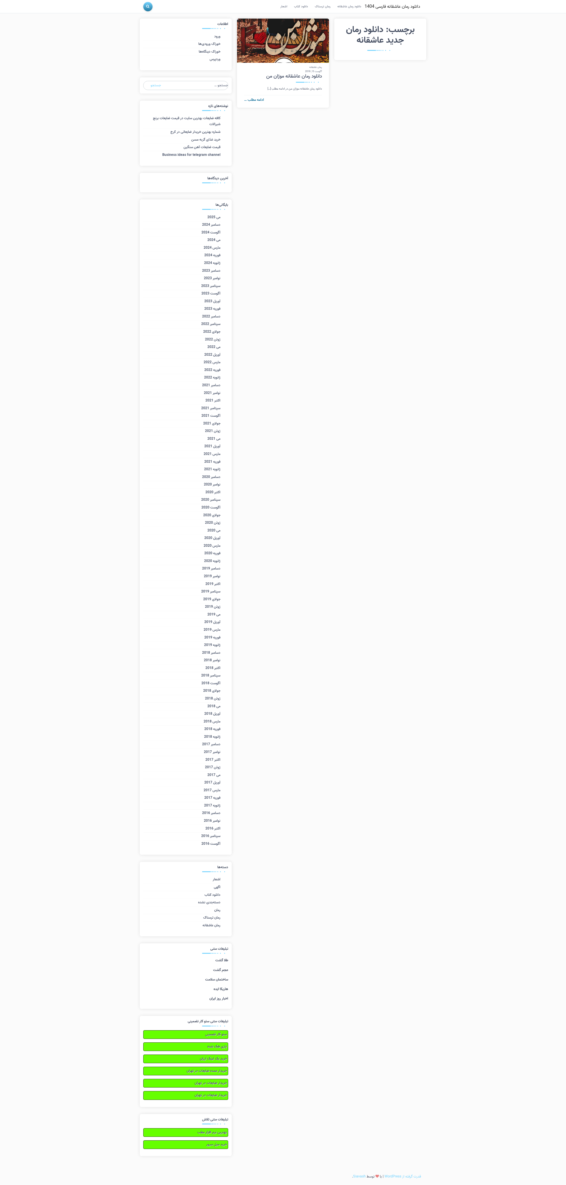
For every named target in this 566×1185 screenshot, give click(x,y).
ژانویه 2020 (212, 561)
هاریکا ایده (221, 989)
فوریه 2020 (212, 553)
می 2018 (213, 706)
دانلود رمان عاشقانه (349, 6)
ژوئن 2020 (212, 523)
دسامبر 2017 (211, 744)
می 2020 (213, 530)
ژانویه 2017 (212, 805)
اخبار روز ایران (218, 999)
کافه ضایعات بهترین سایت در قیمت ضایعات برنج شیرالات (186, 121)
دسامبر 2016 (211, 813)
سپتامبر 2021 (210, 408)
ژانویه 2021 (212, 469)
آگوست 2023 (210, 293)
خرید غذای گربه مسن (205, 140)
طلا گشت (221, 960)
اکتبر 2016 (212, 828)
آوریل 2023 (212, 301)
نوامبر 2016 (212, 821)
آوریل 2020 (212, 538)
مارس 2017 (212, 790)
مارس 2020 (212, 546)
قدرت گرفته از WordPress (402, 1176)
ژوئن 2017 (212, 767)
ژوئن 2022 (212, 339)
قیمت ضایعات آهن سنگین (202, 147)
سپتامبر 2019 (210, 591)
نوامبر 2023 (212, 278)
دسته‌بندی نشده (209, 902)
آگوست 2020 (210, 507)
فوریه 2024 (212, 255)
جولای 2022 (211, 332)
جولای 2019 (211, 599)
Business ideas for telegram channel (191, 155)
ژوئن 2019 (212, 607)
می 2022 (213, 347)
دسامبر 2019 (211, 568)
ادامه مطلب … (254, 100)
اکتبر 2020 (212, 492)
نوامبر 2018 (212, 660)
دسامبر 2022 (211, 316)
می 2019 (213, 614)
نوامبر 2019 (212, 576)
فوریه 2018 (212, 729)
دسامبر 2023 (211, 271)
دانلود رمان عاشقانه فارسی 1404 (392, 6)
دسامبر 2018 (211, 653)
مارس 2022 (212, 362)
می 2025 (213, 217)
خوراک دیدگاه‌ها (209, 52)
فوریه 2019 (212, 637)
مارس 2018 (212, 721)
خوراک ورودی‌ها (209, 44)
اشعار (283, 6)
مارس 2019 (212, 630)
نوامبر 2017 (212, 752)
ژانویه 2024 (212, 263)
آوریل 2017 (212, 783)
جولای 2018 (211, 691)
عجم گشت (220, 970)
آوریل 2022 (212, 355)
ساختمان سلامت (216, 979)
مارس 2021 (212, 454)
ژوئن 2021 (212, 431)
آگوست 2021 (210, 416)
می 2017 (213, 775)
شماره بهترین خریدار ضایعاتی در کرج (195, 132)
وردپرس (215, 59)
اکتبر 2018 (212, 668)
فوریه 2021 (212, 462)
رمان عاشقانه (315, 67)
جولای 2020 (211, 515)
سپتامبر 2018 (210, 676)
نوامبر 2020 (212, 484)
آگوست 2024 (210, 232)
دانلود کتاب (301, 6)
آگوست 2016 (210, 844)
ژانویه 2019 (212, 645)
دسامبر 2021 (211, 385)
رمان (217, 910)
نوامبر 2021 (212, 393)
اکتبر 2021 (212, 400)
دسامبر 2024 (211, 225)
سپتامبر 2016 (210, 836)
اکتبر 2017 (212, 760)
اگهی (217, 887)
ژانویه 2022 (212, 377)
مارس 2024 (212, 248)
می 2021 (213, 439)
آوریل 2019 (212, 622)
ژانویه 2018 (212, 737)
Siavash (359, 1176)
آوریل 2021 (212, 446)
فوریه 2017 (212, 798)
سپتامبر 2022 (210, 324)
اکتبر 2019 (212, 584)
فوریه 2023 (212, 309)
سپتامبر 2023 (210, 286)
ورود (217, 36)
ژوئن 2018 (212, 698)
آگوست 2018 (210, 683)
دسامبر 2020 (211, 477)
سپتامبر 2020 (210, 500)
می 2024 (213, 240)
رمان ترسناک (323, 6)
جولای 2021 (211, 423)
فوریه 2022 (212, 370)
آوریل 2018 (212, 714)
